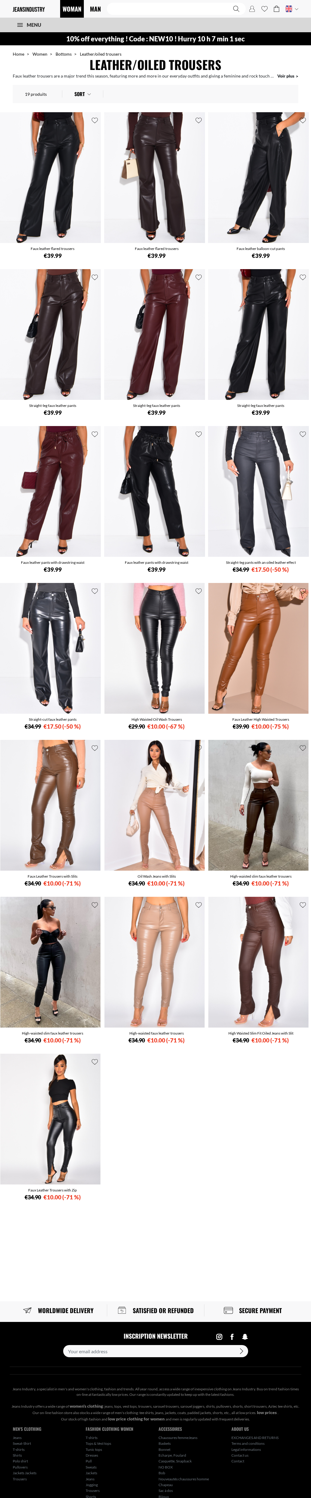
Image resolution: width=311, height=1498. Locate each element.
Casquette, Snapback (175, 1461)
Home (18, 54)
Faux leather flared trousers (52, 248)
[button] (276, 9)
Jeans (17, 1437)
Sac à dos (166, 1490)
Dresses (92, 1455)
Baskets (165, 1443)
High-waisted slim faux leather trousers (261, 876)
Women (39, 54)
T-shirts (19, 1449)
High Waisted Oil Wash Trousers (157, 719)
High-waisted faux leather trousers (156, 1033)
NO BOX (166, 1467)
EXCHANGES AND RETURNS (255, 1437)
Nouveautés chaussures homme (184, 1479)
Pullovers (20, 1467)
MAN (95, 8)
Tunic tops (94, 1449)
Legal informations (246, 1449)
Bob (162, 1473)
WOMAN (72, 8)
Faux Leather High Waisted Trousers (260, 719)
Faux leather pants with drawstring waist (52, 562)
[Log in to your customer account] (252, 9)
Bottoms (64, 54)
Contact (237, 1461)
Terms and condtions (248, 1443)
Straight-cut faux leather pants (53, 719)
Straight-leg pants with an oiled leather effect (261, 562)
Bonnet (164, 1449)
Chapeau (166, 1484)
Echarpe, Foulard (172, 1455)
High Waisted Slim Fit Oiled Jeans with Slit (260, 1033)
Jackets (91, 1473)
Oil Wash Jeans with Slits (157, 876)
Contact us (239, 1455)
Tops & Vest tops (98, 1443)
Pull (89, 1461)
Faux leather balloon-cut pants (261, 248)
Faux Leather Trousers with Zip (52, 1190)
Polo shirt (20, 1461)
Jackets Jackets (24, 1473)
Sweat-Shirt (22, 1443)
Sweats (91, 1467)
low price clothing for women (137, 1418)
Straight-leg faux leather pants (52, 405)
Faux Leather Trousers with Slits (52, 876)
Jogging (92, 1484)
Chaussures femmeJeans (178, 1437)
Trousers (20, 1479)
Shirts (17, 1455)
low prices (267, 1412)
